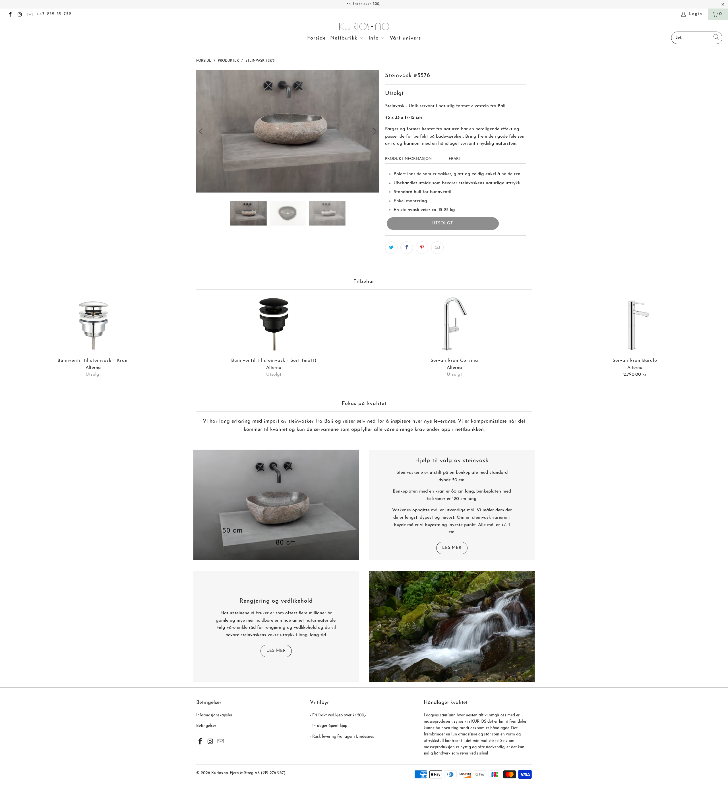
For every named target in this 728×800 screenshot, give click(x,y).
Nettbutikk (344, 38)
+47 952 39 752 (54, 14)
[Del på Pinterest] (422, 247)
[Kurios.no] (364, 27)
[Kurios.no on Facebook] (10, 14)
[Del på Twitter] (391, 247)
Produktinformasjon (408, 159)
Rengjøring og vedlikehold (276, 601)
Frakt (455, 159)
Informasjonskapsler (214, 715)
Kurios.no (219, 773)
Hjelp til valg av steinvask (452, 461)
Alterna (93, 367)
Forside (316, 38)
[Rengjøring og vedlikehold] (452, 626)
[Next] (374, 131)
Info (375, 38)
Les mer (452, 548)
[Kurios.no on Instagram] (20, 14)
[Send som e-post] (437, 247)
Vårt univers (405, 38)
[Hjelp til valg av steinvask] (276, 505)
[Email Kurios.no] (29, 14)
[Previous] (201, 131)
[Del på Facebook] (406, 247)
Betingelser (206, 726)
